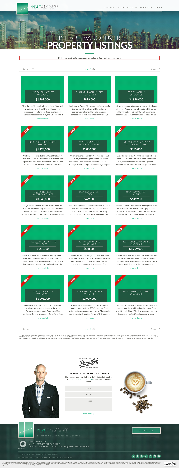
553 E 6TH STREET (43, 193)
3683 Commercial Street (136, 292)
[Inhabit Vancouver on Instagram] (154, 458)
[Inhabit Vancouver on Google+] (142, 458)
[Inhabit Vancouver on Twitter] (133, 458)
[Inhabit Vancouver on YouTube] (159, 458)
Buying (135, 7)
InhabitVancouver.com (32, 458)
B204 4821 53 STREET (89, 193)
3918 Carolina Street (42, 93)
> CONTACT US (146, 430)
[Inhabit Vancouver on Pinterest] (150, 458)
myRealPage (48, 458)
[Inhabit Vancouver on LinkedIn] (146, 458)
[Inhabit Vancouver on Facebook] (137, 458)
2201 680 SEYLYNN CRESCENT (136, 143)
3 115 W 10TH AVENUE (89, 243)
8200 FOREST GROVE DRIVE (42, 143)
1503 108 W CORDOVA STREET (42, 243)
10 (94, 69)
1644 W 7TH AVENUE (43, 292)
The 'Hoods (126, 7)
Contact (158, 7)
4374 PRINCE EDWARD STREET (136, 243)
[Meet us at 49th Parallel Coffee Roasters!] (88, 368)
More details (43, 118)
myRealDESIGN (67, 458)
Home (106, 7)
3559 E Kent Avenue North (89, 93)
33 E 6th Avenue (136, 93)
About (150, 7)
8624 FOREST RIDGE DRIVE (89, 292)
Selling (142, 7)
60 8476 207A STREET (136, 193)
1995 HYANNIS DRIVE (89, 143)
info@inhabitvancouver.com (80, 379)
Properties (115, 7)
